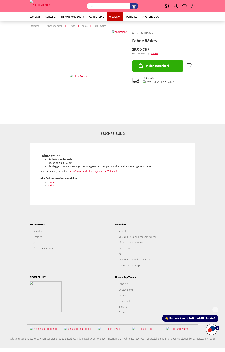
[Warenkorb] (193, 6)
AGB (121, 254)
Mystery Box (150, 16)
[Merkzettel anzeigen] (184, 6)
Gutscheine (96, 16)
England (123, 306)
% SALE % (114, 16)
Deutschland (126, 289)
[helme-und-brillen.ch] (44, 330)
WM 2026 (35, 16)
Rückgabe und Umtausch (132, 242)
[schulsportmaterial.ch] (78, 330)
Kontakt (123, 231)
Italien (122, 295)
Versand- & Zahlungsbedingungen (137, 236)
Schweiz (50, 16)
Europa (51, 182)
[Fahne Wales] (78, 74)
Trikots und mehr (72, 16)
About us (38, 231)
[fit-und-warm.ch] (180, 330)
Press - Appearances (45, 248)
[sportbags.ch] (112, 330)
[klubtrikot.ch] (146, 330)
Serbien (123, 312)
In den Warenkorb (158, 66)
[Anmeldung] (175, 6)
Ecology (37, 236)
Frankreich (124, 301)
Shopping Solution (178, 338)
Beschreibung (112, 133)
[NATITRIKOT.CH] (55, 5)
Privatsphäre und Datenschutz (135, 259)
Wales (50, 185)
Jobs (35, 242)
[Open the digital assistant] (211, 329)
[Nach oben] (215, 347)
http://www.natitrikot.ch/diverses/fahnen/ (93, 171)
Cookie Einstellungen (130, 265)
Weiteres (131, 16)
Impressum (125, 248)
